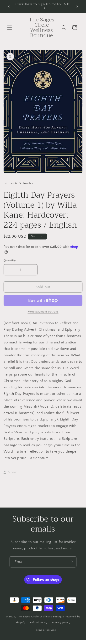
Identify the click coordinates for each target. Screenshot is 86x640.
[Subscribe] (71, 561)
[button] (9, 27)
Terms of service (45, 630)
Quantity (10, 260)
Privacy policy (61, 622)
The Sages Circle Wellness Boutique (40, 616)
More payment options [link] (43, 311)
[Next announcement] (77, 6)
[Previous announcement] (9, 6)
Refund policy (39, 622)
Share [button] (12, 472)
